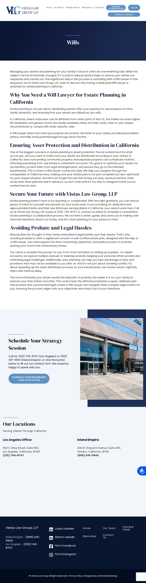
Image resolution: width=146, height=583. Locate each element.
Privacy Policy (76, 575)
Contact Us (99, 7)
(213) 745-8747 (28, 356)
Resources (86, 7)
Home (49, 7)
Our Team (58, 7)
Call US (134, 7)
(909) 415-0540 (88, 455)
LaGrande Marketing (107, 575)
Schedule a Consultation (115, 7)
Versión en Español (124, 14)
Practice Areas (72, 7)
